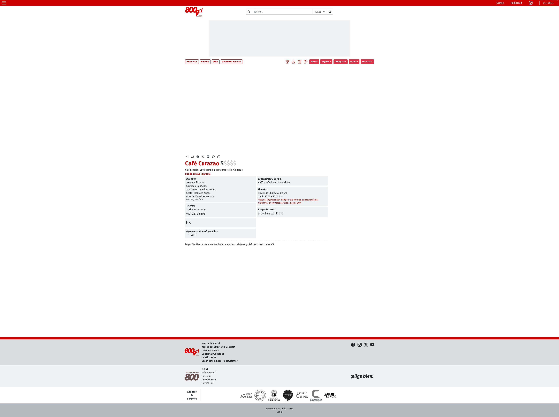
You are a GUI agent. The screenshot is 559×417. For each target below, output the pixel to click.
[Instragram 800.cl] (531, 3)
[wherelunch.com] (330, 395)
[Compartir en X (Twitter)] (203, 157)
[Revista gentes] (302, 395)
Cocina (353, 61)
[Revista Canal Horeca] (246, 395)
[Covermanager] (316, 395)
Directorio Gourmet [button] (231, 61)
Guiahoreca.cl (209, 372)
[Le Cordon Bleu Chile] (274, 395)
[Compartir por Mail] (192, 157)
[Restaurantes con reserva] (305, 62)
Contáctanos (209, 357)
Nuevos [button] (314, 61)
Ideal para (340, 61)
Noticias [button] (205, 61)
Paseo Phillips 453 (195, 182)
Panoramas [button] (191, 61)
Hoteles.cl (207, 376)
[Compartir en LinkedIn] (208, 157)
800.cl (205, 369)
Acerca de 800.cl (211, 343)
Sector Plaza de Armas (198, 193)
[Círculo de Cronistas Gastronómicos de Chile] (260, 395)
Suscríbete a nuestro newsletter (220, 360)
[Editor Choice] (287, 62)
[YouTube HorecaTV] (372, 345)
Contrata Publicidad (213, 353)
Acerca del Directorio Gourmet (218, 347)
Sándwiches (284, 182)
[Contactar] (188, 222)
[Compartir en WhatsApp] (213, 157)
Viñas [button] (215, 61)
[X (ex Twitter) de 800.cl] (366, 345)
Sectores (366, 61)
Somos (500, 2)
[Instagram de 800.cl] (360, 345)
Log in (279, 412)
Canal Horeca (209, 379)
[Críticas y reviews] (299, 62)
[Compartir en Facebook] (198, 157)
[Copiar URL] (219, 157)
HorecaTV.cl (208, 383)
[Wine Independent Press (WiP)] (288, 395)
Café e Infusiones (267, 182)
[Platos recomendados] (293, 62)
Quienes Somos (210, 350)
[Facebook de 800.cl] (353, 345)
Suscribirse (548, 3)
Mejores (325, 61)
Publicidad (516, 2)
